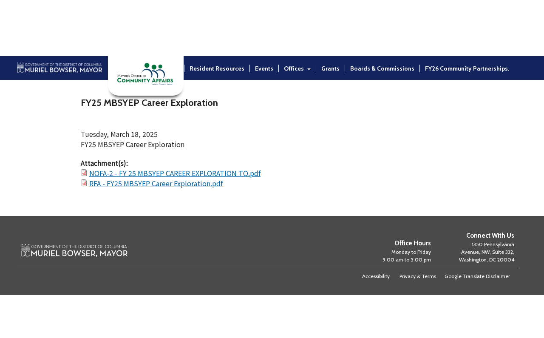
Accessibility (376, 276)
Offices (294, 68)
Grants (330, 68)
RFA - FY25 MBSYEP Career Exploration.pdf (156, 183)
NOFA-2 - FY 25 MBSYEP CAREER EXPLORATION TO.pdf (175, 173)
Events (264, 68)
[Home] (59, 90)
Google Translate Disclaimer (477, 276)
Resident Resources (217, 68)
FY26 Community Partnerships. (467, 68)
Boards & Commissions (382, 68)
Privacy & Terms (418, 276)
